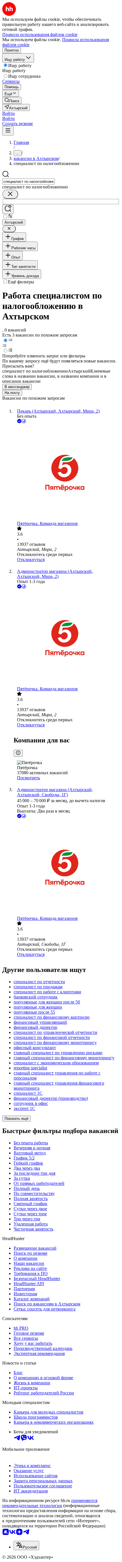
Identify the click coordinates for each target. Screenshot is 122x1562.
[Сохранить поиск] (8, 209)
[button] (8, 113)
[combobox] (28, 181)
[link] (12, 100)
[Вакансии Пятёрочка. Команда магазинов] (66, 472)
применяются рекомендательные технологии (49, 1503)
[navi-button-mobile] (8, 130)
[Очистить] (10, 194)
